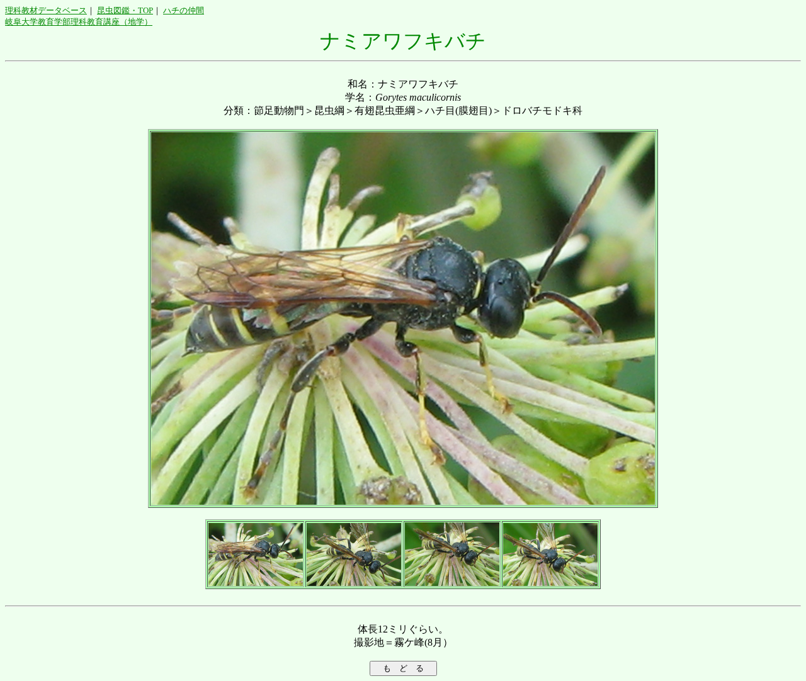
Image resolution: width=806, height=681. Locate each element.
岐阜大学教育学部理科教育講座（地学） (78, 21)
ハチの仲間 (183, 10)
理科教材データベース (46, 10)
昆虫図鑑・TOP (125, 10)
